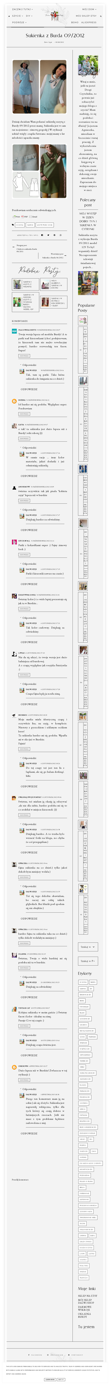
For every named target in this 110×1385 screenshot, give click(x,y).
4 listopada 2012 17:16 (50, 453)
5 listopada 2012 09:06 (51, 797)
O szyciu (19, 225)
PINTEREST (77, 1355)
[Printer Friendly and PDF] (25, 218)
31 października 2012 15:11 (42, 541)
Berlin (82, 1187)
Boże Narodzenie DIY (88, 1127)
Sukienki (30, 225)
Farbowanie (84, 1193)
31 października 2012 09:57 (36, 425)
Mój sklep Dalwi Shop (86, 1301)
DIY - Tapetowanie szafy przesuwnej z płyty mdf (86, 549)
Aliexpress (89, 22)
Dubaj (92, 1235)
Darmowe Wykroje (87, 1133)
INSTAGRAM (57, 1355)
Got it (61, 1379)
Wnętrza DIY (85, 1049)
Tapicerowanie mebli (88, 1217)
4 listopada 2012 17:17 (50, 515)
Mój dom (88, 9)
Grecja (82, 1109)
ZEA (90, 1139)
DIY (28, 16)
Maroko (83, 1157)
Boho (75, 22)
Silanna (22, 954)
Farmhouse (84, 1007)
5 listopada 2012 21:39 (50, 892)
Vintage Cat (24, 1008)
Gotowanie (84, 1199)
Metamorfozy (85, 1055)
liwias (21, 653)
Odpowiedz (24, 356)
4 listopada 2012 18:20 (37, 715)
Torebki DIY (84, 1061)
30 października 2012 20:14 (52, 370)
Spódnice (83, 1043)
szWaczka (22, 863)
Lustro (91, 1254)
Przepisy (83, 1145)
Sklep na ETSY (87, 1295)
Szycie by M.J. (24, 541)
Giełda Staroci (86, 1241)
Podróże (18, 22)
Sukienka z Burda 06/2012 (52, 257)
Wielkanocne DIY (86, 1229)
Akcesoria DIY (85, 1079)
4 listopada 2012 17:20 (50, 689)
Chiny (94, 1151)
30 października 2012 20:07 (48, 330)
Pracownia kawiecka (88, 1205)
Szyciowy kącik (86, 1211)
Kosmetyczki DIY (86, 1169)
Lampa (82, 1254)
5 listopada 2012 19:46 (37, 929)
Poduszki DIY (85, 1091)
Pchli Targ (84, 1266)
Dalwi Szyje (31, 370)
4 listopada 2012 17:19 (50, 569)
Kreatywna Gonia (27, 595)
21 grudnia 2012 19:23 (50, 982)
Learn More (50, 1379)
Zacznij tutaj (22, 9)
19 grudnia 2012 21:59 (36, 954)
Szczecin (83, 1025)
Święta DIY (84, 1151)
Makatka (83, 1260)
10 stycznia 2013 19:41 (50, 1040)
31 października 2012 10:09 (42, 487)
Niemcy (82, 1139)
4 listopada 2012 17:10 (35, 653)
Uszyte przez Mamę (44, 225)
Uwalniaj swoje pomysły (29, 797)
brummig (22, 715)
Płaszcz (83, 1085)
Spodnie (83, 1272)
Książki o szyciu (86, 1248)
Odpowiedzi (29, 365)
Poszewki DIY (85, 1097)
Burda (93, 982)
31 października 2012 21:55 (48, 595)
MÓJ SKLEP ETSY (86, 16)
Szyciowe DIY (85, 1019)
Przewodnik (84, 1175)
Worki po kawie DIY (87, 1073)
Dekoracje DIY (85, 995)
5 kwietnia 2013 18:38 (50, 1094)
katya (21, 425)
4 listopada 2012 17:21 (50, 623)
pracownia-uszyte (27, 330)
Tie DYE (82, 1223)
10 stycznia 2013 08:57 (40, 1008)
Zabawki (83, 1235)
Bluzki (82, 1013)
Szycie (17, 16)
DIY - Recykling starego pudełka (85, 910)
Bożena (21, 400)
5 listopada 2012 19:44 (37, 863)
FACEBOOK (36, 1355)
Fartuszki (83, 1115)
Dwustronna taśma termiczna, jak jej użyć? (86, 676)
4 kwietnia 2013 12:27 (38, 1066)
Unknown (23, 1066)
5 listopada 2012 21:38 (50, 830)
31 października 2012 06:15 (37, 400)
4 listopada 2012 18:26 (50, 763)
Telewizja (84, 1278)
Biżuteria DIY (85, 1121)
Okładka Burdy (84, 1315)
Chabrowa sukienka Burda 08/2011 (26, 250)
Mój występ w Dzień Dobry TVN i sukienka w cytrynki (88, 221)
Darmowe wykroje (84, 1308)
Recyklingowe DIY (87, 1031)
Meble (82, 1067)
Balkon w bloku (86, 1181)
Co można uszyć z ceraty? (90, 1163)
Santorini (84, 1103)
